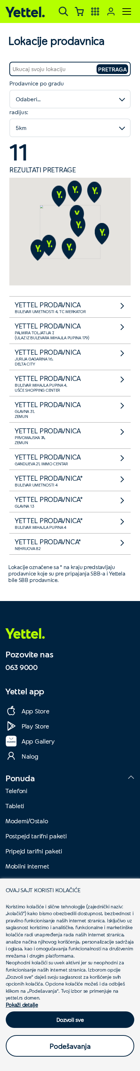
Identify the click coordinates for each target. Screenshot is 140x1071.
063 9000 (21, 667)
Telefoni (16, 791)
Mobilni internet (27, 866)
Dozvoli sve (70, 1019)
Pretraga (112, 69)
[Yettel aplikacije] (95, 11)
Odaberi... (28, 99)
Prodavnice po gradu (36, 83)
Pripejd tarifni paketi (33, 851)
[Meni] (127, 11)
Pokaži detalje (22, 1004)
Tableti (14, 806)
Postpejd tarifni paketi (36, 836)
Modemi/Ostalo (26, 821)
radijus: (18, 111)
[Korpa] (79, 11)
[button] (78, 226)
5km (21, 127)
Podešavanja (70, 1046)
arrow (124, 308)
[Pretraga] (63, 11)
